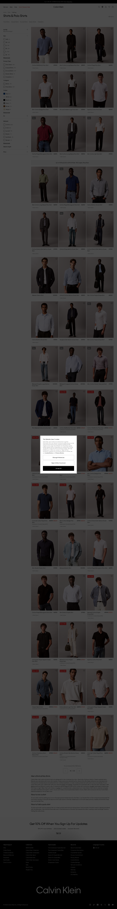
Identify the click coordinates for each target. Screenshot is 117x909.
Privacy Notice (60, 453)
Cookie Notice (49, 453)
